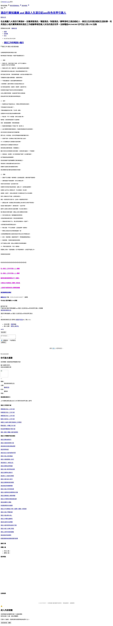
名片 (5, 35)
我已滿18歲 (4, 622)
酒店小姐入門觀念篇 (7, 512)
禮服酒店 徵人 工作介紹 (8, 415)
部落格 (6, 33)
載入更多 (3, 332)
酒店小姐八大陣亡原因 (7, 528)
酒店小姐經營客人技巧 (7, 459)
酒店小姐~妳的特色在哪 (8, 469)
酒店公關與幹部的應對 (7, 482)
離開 (9, 622)
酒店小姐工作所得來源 (7, 489)
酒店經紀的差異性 (6, 535)
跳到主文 (3, 17)
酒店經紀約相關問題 (7, 485)
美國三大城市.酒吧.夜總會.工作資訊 (11, 422)
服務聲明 (72, 603)
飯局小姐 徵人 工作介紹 (8, 419)
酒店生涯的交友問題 (7, 522)
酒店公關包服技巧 (6, 439)
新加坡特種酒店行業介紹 (8, 429)
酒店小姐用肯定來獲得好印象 (9, 492)
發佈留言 (3, 342)
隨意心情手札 (15, 326)
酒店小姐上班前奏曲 (7, 456)
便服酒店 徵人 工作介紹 (8, 409)
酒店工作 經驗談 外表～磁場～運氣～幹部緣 (13, 509)
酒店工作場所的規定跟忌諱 (9, 499)
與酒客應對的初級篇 (7, 505)
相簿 (5, 31)
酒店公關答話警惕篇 (7, 466)
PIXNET (44, 603)
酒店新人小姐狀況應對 (7, 476)
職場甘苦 (14, 28)
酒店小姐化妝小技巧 (7, 479)
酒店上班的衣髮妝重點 (7, 532)
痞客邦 (18, 319)
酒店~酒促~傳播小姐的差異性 (9, 432)
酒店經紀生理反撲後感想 (8, 446)
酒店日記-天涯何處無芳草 (8, 452)
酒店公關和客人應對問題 (8, 495)
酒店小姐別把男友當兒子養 (9, 525)
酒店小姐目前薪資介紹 (7, 443)
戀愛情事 (13, 324)
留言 (21, 319)
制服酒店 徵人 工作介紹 (8, 412)
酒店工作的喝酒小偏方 (14, 43)
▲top (2, 329)
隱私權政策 (65, 603)
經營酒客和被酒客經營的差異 (9, 538)
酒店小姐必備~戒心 (6, 515)
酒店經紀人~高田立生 (7, 462)
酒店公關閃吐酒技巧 (7, 472)
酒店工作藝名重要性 (7, 518)
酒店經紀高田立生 (6, 310)
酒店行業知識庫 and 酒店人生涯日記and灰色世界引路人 (33, 12)
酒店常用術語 (5, 449)
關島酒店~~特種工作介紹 (8, 425)
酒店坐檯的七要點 (6, 502)
